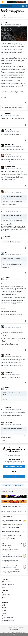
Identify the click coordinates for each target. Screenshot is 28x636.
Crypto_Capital (9, 130)
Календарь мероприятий (8, 584)
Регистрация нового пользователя (14, 466)
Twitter (3, 604)
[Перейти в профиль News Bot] (25, 521)
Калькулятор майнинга (7, 586)
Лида (5, 15)
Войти (14, 476)
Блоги (3, 587)
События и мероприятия (8, 621)
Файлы (3, 597)
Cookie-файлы (14, 629)
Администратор (6, 615)
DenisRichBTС (9, 422)
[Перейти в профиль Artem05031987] (2, 167)
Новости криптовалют (15, 17)
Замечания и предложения (8, 599)
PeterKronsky (9, 372)
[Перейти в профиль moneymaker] (2, 210)
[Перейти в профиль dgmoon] (2, 388)
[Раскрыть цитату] (3, 196)
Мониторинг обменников (8, 582)
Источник (3, 97)
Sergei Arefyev (9, 144)
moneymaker (9, 210)
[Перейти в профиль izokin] (2, 191)
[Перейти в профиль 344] (2, 253)
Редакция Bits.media (7, 618)
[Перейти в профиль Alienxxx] (2, 278)
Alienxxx (7, 277)
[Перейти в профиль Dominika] (2, 355)
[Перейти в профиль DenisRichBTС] (2, 423)
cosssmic (8, 326)
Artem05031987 (10, 166)
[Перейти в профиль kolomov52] (2, 237)
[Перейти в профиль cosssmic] (2, 326)
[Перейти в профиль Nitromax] (2, 114)
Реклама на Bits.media (7, 617)
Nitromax (8, 113)
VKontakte (4, 607)
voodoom (8, 407)
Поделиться (7, 485)
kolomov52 (8, 236)
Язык (4, 627)
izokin (7, 191)
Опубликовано (13, 24)
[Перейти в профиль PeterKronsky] (2, 373)
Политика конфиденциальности (16, 627)
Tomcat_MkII (14, 106)
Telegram (4, 608)
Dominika (8, 354)
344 (6, 252)
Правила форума (6, 592)
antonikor (8, 154)
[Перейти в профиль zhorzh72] (24, 532)
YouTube (4, 610)
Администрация (6, 594)
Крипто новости (6, 581)
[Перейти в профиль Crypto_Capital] (2, 130)
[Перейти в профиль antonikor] (2, 155)
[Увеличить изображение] (14, 33)
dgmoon (7, 387)
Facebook (4, 605)
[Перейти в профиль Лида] (2, 23)
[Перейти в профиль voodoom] (2, 408)
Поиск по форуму (6, 595)
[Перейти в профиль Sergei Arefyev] (2, 145)
